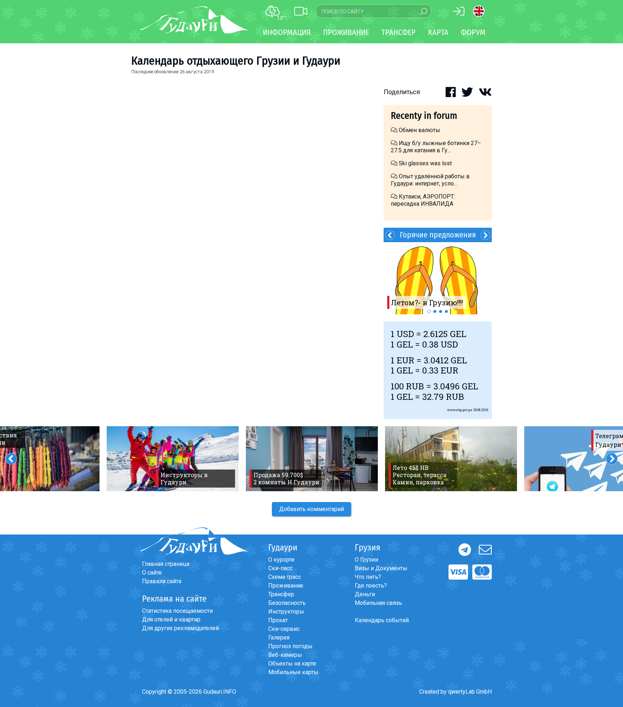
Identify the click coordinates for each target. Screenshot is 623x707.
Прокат (278, 620)
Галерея (279, 637)
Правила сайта (161, 581)
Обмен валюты (418, 130)
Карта (438, 32)
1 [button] (429, 311)
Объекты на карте (292, 663)
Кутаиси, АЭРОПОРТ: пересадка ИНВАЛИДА (423, 200)
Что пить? (368, 576)
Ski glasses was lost (424, 163)
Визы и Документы (381, 568)
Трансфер (281, 594)
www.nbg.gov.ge (459, 410)
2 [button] (435, 311)
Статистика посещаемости (177, 610)
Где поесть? (371, 585)
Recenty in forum (424, 115)
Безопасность (287, 602)
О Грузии (366, 559)
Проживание (285, 585)
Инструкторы (286, 611)
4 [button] (446, 311)
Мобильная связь (378, 602)
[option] (438, 278)
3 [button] (440, 311)
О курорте (281, 559)
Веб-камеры (285, 654)
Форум (473, 32)
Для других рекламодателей (180, 628)
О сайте (152, 572)
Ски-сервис (284, 628)
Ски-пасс (280, 568)
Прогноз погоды (290, 646)
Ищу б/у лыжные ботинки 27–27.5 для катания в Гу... (436, 147)
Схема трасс (284, 576)
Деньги (365, 594)
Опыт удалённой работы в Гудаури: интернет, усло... (430, 180)
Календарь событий (382, 620)
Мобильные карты (293, 672)
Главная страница (165, 563)
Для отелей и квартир (171, 619)
